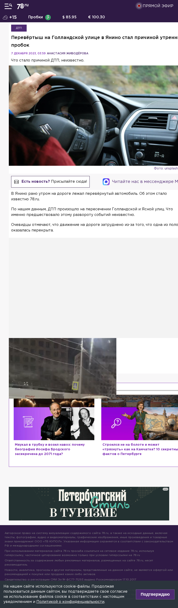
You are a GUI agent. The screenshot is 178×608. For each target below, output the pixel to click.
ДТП (19, 28)
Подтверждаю (155, 594)
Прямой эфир (158, 6)
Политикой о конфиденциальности (70, 602)
